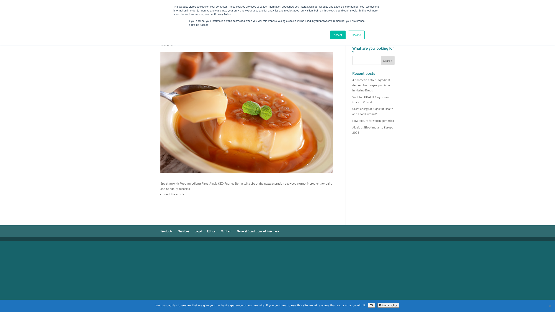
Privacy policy (388, 305)
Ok (372, 305)
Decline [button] (356, 35)
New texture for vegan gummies (373, 120)
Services (183, 231)
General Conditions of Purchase (258, 231)
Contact (226, 231)
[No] (549, 306)
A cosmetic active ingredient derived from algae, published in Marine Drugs (372, 85)
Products (166, 231)
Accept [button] (338, 35)
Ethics (211, 231)
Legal (198, 231)
